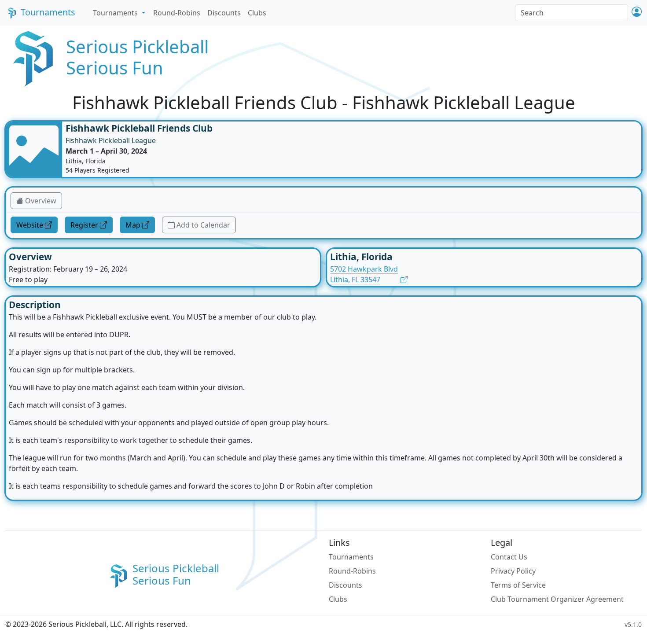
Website (29, 225)
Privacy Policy (513, 571)
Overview (40, 201)
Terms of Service (518, 585)
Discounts (224, 13)
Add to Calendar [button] (203, 225)
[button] (637, 12)
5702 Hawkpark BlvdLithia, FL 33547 (364, 274)
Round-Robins (176, 13)
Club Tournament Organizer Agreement (557, 599)
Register (84, 225)
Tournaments (48, 12)
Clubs (257, 13)
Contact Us (509, 557)
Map (132, 225)
